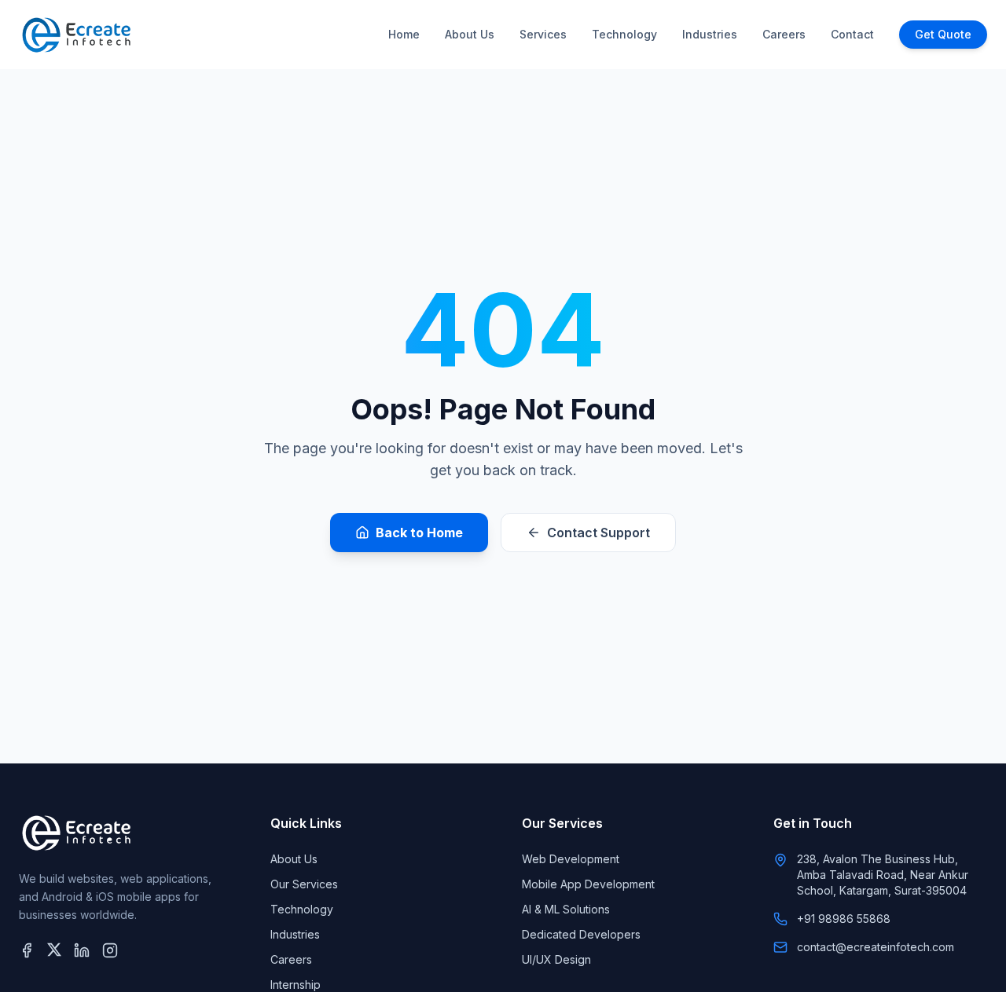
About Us (469, 34)
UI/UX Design (556, 959)
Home (404, 34)
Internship (295, 984)
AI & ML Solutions (566, 909)
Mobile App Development (588, 884)
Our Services (304, 884)
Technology (624, 34)
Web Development (570, 859)
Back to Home (419, 532)
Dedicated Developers (581, 934)
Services (543, 34)
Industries (709, 34)
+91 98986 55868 (843, 918)
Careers (784, 34)
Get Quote (943, 34)
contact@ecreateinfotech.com (875, 947)
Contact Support (598, 532)
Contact (852, 34)
